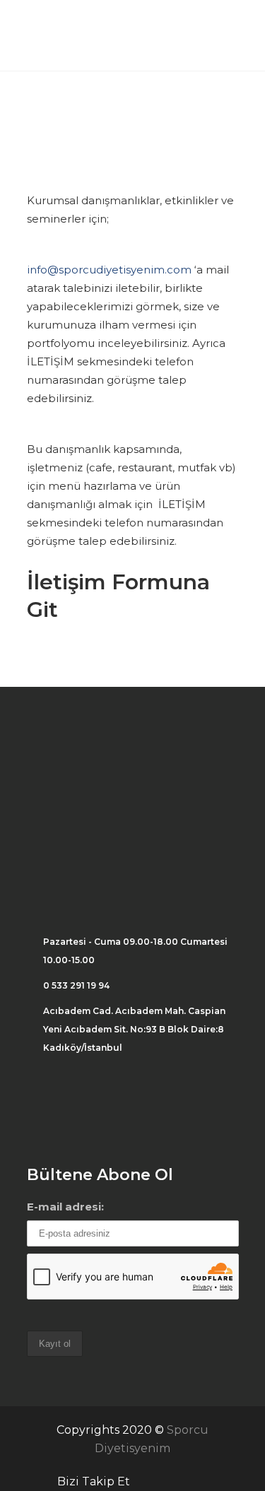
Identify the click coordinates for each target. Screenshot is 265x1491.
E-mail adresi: (65, 1206)
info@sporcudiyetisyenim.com (109, 269)
